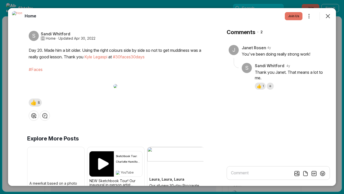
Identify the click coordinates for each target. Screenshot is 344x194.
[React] (34, 115)
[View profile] (17, 16)
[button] (35, 103)
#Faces (36, 69)
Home (51, 38)
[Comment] (45, 116)
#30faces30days (129, 56)
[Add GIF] (314, 173)
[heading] (30, 16)
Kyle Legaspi (95, 56)
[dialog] (172, 97)
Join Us (293, 16)
